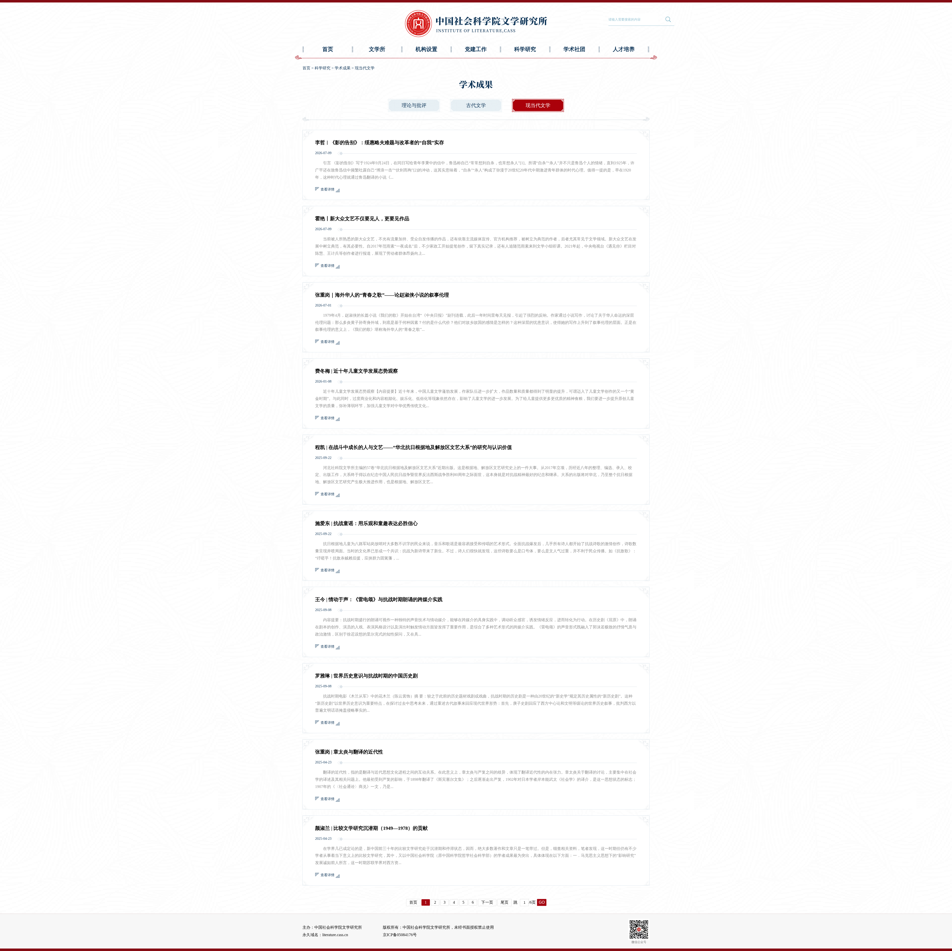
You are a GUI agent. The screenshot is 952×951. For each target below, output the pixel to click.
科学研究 (525, 49)
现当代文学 (365, 68)
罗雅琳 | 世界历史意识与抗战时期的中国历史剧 (366, 675)
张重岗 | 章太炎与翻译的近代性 (349, 752)
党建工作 (476, 49)
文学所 (377, 49)
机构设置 (426, 49)
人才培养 (624, 49)
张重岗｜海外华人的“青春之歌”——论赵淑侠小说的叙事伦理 (382, 295)
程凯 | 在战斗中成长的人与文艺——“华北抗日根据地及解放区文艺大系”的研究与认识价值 (413, 447)
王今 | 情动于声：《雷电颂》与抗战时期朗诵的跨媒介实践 (379, 599)
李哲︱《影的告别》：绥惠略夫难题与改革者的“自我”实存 (379, 142)
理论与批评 (414, 105)
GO (542, 902)
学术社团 (574, 49)
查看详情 (327, 189)
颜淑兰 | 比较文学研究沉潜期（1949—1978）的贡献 (371, 828)
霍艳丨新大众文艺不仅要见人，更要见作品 (362, 218)
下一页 (487, 902)
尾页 (504, 902)
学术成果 (343, 68)
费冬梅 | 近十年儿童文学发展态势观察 (356, 371)
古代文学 (476, 105)
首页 (327, 49)
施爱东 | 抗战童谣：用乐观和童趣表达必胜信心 (366, 523)
